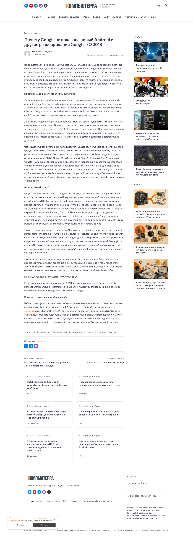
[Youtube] (31, 6)
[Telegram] (36, 6)
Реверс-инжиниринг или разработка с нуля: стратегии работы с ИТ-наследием (150, 214)
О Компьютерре (35, 501)
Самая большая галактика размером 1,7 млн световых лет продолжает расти (150, 172)
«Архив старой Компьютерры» (142, 495)
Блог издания (53, 501)
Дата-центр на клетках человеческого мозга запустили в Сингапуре (147, 136)
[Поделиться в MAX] (36, 346)
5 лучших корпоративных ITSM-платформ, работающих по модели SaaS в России (98, 444)
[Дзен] (46, 6)
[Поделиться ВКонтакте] (26, 346)
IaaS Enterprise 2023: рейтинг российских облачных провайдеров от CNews (47, 385)
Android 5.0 (61, 332)
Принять (44, 525)
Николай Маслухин (42, 51)
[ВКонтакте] (26, 6)
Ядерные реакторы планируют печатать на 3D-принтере (149, 68)
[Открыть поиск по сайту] (166, 5)
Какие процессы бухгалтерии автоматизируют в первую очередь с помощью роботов (151, 285)
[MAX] (41, 6)
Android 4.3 (45, 332)
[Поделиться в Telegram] (31, 346)
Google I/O (77, 332)
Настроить (21, 525)
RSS (65, 501)
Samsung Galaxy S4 (107, 332)
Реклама (75, 501)
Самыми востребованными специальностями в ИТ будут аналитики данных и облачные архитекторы (44, 445)
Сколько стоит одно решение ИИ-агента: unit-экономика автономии (151, 250)
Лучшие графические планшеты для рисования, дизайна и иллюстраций (99, 413)
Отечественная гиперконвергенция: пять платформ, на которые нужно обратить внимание (47, 414)
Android (31, 332)
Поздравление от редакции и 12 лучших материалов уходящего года (99, 383)
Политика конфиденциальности (98, 501)
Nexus (90, 332)
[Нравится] (122, 55)
